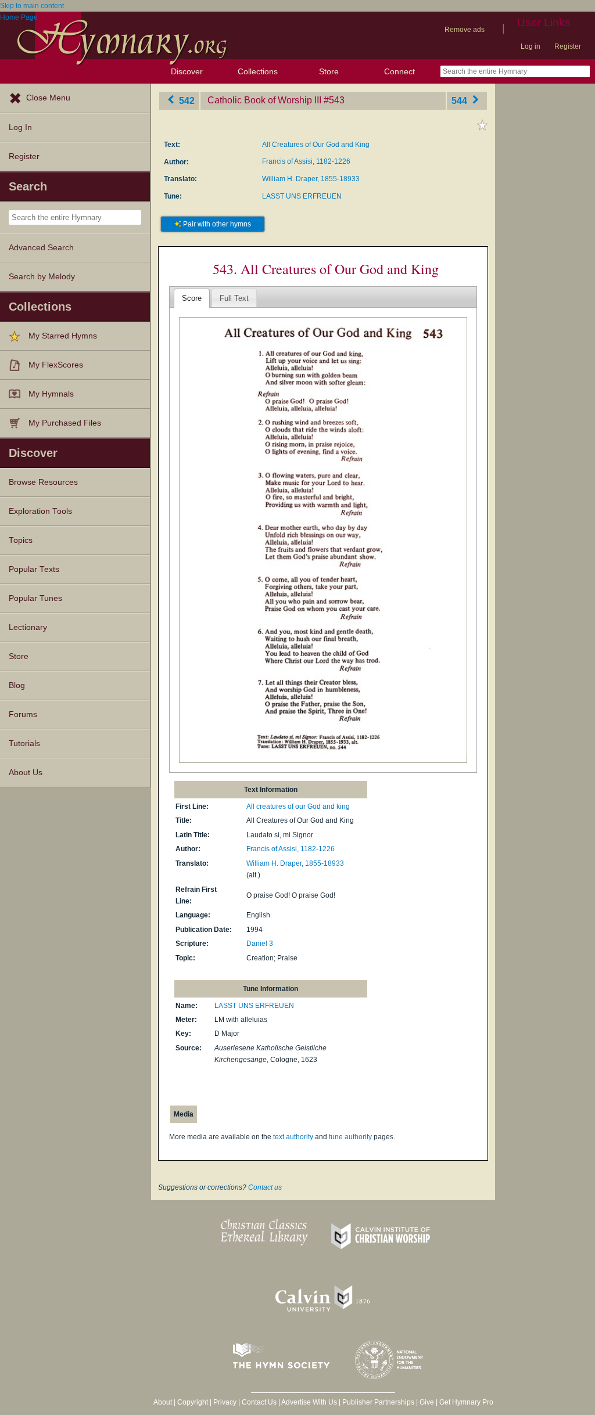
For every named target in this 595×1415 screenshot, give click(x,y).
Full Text (234, 298)
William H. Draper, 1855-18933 (311, 179)
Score (192, 298)
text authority (293, 1137)
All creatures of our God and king (298, 806)
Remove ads (465, 30)
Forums (23, 714)
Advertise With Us (309, 1402)
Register (567, 46)
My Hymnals (51, 394)
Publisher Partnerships (378, 1402)
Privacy (224, 1402)
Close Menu (48, 97)
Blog (17, 685)
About (162, 1402)
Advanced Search (41, 247)
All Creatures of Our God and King (316, 145)
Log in (530, 46)
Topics (21, 540)
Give (427, 1402)
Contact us (265, 1187)
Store (329, 71)
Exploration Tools (40, 511)
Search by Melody (42, 276)
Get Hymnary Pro (466, 1402)
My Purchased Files (64, 423)
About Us (25, 772)
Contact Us (259, 1402)
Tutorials (24, 743)
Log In (20, 127)
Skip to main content (32, 6)
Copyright (192, 1402)
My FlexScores (55, 365)
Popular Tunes (35, 598)
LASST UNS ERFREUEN (302, 196)
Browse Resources (43, 482)
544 (460, 100)
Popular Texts (34, 569)
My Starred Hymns (62, 336)
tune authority (350, 1137)
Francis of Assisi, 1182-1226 (306, 161)
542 (186, 100)
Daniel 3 (259, 943)
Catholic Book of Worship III (264, 100)
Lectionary (28, 627)
